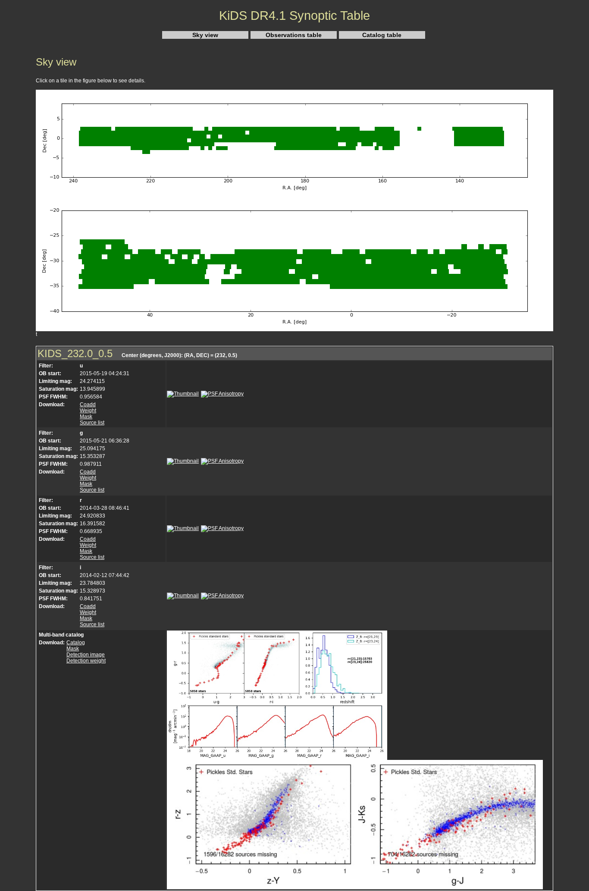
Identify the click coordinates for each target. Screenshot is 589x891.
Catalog (75, 643)
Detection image (85, 655)
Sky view (205, 34)
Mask (86, 417)
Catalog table (381, 34)
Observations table (294, 34)
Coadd (88, 405)
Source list (92, 423)
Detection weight (86, 661)
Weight (88, 411)
